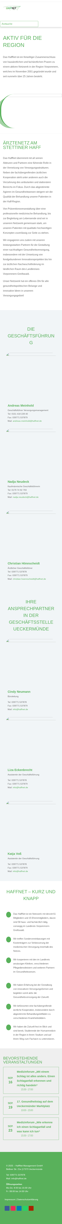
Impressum (10, 1199)
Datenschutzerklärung (27, 1199)
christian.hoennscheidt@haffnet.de (29, 579)
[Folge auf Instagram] (47, 17)
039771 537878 (17, 1175)
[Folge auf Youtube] (31, 1208)
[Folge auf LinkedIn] (59, 17)
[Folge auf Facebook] (53, 17)
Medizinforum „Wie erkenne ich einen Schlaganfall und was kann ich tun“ (35, 1127)
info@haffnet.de (20, 709)
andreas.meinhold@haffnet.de (27, 421)
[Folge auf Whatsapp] (25, 1208)
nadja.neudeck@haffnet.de (26, 497)
